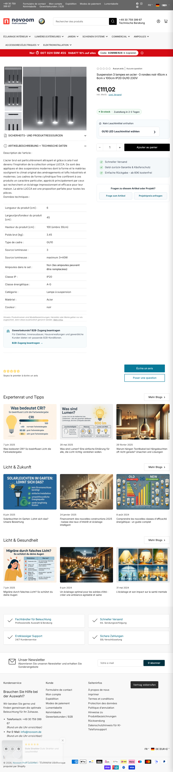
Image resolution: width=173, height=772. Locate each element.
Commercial (119, 36)
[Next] (81, 98)
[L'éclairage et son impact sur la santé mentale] (143, 565)
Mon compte (55, 3)
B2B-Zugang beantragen (27, 343)
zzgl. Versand (115, 94)
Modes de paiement (90, 3)
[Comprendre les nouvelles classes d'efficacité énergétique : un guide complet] (143, 492)
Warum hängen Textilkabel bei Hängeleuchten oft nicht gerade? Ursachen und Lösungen (141, 450)
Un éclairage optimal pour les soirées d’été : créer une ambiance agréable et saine (84, 593)
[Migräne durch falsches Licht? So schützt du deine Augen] (30, 565)
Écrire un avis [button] (144, 368)
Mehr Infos (58, 320)
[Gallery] (44, 98)
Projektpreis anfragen (150, 195)
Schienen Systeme (93, 36)
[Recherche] (113, 21)
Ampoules (140, 36)
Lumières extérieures (48, 36)
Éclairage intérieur (15, 36)
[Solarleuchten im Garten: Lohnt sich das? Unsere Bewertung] (30, 492)
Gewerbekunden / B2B (52, 6)
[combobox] (85, 21)
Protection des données (102, 703)
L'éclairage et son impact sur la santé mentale (141, 591)
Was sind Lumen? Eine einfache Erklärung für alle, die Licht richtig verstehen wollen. (84, 450)
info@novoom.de (31, 731)
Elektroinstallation (56, 45)
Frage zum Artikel (115, 195)
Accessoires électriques (20, 45)
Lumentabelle (111, 3)
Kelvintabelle (29, 6)
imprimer (93, 694)
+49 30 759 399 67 (9, 5)
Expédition (71, 3)
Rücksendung (96, 720)
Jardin (72, 36)
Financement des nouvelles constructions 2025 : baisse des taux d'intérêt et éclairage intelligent (86, 521)
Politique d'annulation (101, 707)
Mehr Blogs (155, 397)
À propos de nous (98, 689)
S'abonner (154, 663)
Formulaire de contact (34, 3)
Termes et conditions (101, 698)
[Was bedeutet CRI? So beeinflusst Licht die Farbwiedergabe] (30, 422)
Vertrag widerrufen (144, 684)
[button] (104, 68)
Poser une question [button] (144, 377)
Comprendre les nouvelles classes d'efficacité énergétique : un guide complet (141, 520)
